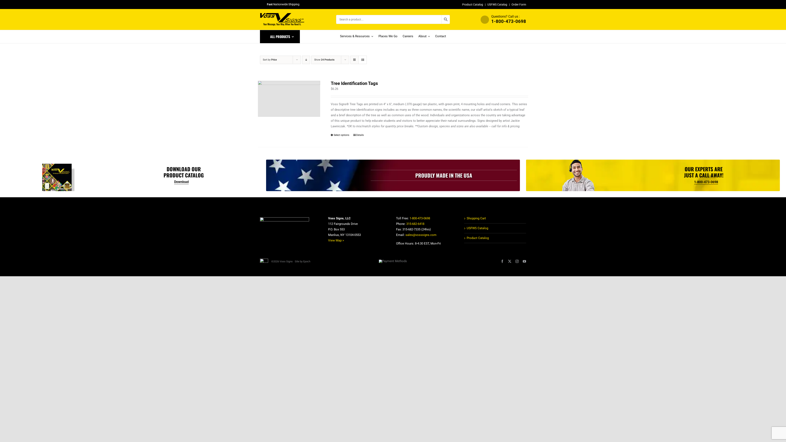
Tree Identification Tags (354, 83)
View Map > (336, 240)
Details (360, 135)
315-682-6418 (415, 224)
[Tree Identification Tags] (289, 99)
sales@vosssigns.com (420, 235)
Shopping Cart (476, 218)
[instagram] (517, 261)
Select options (341, 135)
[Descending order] (306, 60)
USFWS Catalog (497, 4)
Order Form (519, 4)
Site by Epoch (302, 261)
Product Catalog (472, 4)
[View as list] (363, 60)
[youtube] (524, 261)
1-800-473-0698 (508, 21)
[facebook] (502, 261)
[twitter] (509, 261)
